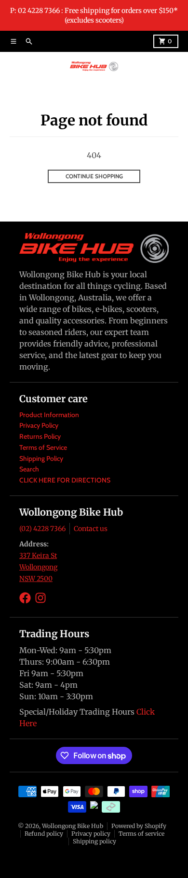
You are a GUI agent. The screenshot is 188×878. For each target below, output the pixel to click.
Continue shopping (94, 176)
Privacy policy (90, 833)
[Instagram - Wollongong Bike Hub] (40, 598)
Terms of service (141, 833)
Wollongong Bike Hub (72, 825)
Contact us (90, 528)
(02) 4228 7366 (42, 528)
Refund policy (44, 833)
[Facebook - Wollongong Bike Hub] (25, 598)
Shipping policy (94, 841)
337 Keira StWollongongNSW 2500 (38, 567)
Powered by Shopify (138, 825)
